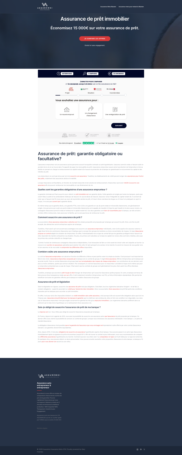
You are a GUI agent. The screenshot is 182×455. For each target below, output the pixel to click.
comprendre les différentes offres (72, 247)
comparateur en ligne (107, 337)
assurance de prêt (75, 287)
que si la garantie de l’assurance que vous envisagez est (84, 325)
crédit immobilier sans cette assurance (87, 296)
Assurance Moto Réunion (108, 6)
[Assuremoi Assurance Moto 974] (45, 6)
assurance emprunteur (95, 229)
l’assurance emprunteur (53, 256)
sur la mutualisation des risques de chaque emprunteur (97, 261)
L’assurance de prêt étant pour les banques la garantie (65, 298)
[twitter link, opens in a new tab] (144, 449)
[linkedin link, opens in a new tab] (137, 449)
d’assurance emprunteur (46, 268)
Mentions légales (42, 428)
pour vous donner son (49, 341)
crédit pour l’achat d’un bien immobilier (81, 289)
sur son (66, 275)
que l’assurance (110, 316)
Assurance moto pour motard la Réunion (131, 6)
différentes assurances (48, 337)
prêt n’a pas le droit (68, 273)
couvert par (56, 201)
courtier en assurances (54, 245)
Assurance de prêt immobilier (94, 19)
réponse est (44, 312)
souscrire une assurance (78, 176)
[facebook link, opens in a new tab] (141, 449)
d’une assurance (110, 259)
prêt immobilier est (82, 194)
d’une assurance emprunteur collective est (63, 222)
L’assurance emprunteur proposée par (63, 259)
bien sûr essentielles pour (113, 210)
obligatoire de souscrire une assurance (72, 332)
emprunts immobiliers (102, 300)
